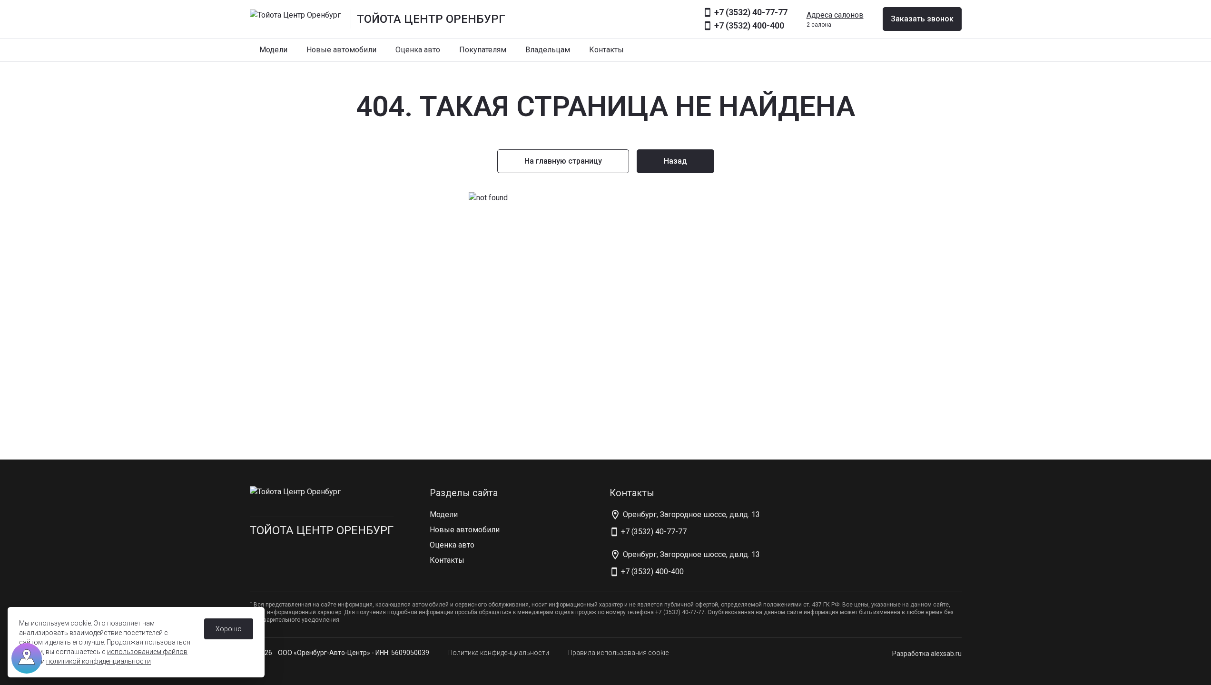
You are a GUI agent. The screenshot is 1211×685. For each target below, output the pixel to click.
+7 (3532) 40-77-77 (751, 12)
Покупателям (482, 49)
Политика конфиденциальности (498, 652)
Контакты (606, 49)
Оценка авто (417, 49)
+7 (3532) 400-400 (749, 25)
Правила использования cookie (618, 652)
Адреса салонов (835, 15)
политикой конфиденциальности (98, 661)
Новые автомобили (341, 49)
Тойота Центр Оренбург (322, 530)
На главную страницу (563, 161)
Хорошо (229, 629)
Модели (273, 49)
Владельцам (547, 49)
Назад (675, 161)
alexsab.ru (946, 653)
